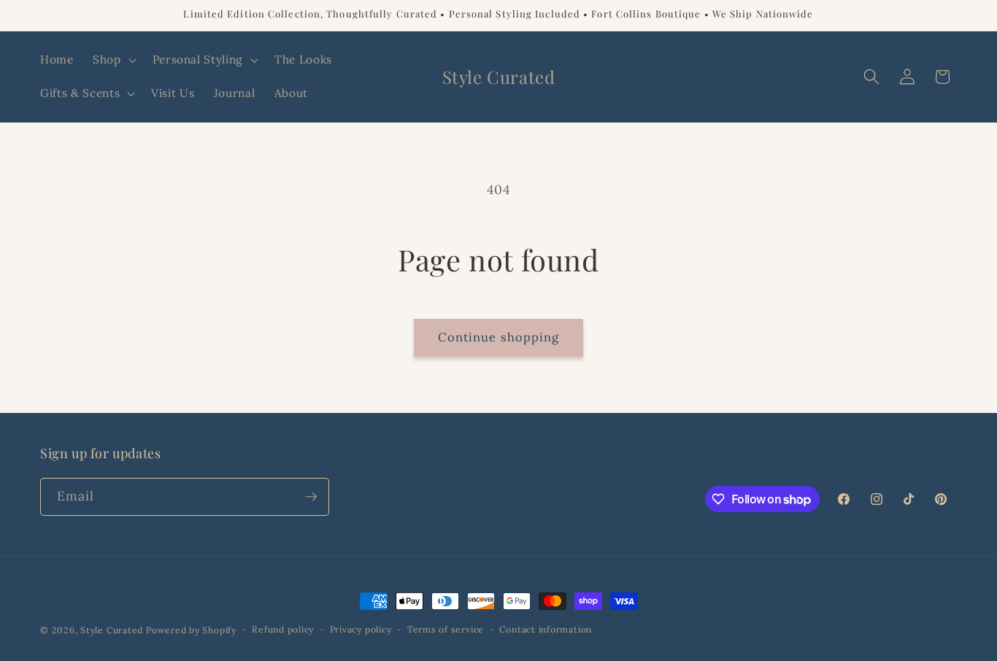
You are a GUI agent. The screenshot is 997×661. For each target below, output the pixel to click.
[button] (113, 60)
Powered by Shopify (191, 630)
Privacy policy (361, 629)
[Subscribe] (310, 497)
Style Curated (111, 630)
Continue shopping (499, 337)
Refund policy (283, 629)
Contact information (545, 629)
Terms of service (445, 629)
